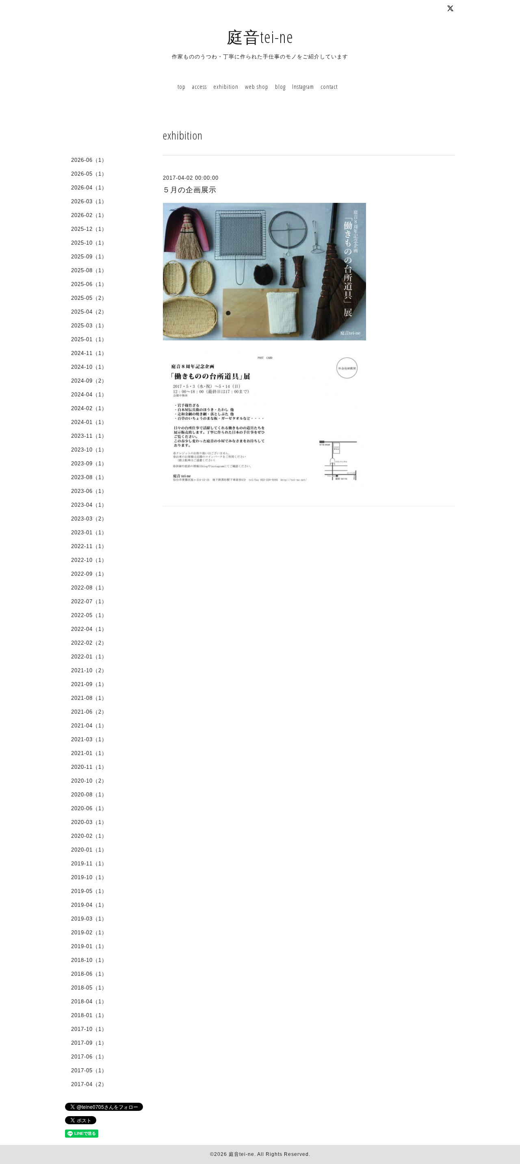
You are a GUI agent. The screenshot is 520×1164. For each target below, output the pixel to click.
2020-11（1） (89, 767)
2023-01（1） (89, 532)
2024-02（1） (89, 408)
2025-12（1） (89, 229)
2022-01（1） (89, 657)
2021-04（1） (89, 726)
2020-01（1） (89, 850)
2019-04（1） (89, 905)
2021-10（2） (89, 670)
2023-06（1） (89, 491)
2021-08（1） (89, 698)
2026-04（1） (89, 188)
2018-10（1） (89, 960)
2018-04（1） (89, 1001)
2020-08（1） (89, 795)
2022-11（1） (89, 546)
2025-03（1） (89, 326)
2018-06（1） (89, 974)
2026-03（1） (89, 201)
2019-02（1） (89, 932)
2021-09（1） (89, 684)
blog (280, 86)
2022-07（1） (89, 601)
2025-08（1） (89, 270)
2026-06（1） (89, 160)
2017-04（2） (89, 1084)
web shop (257, 86)
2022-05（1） (89, 615)
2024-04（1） (89, 395)
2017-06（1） (89, 1057)
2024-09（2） (89, 381)
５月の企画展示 (189, 190)
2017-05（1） (89, 1070)
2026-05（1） (89, 174)
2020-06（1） (89, 808)
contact (329, 86)
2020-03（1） (89, 822)
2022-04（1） (89, 629)
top (182, 86)
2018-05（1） (89, 988)
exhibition (225, 86)
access (199, 86)
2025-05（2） (89, 298)
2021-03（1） (89, 739)
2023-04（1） (89, 505)
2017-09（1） (89, 1043)
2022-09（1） (89, 574)
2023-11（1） (89, 436)
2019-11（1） (89, 864)
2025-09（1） (89, 257)
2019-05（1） (89, 891)
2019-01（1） (89, 946)
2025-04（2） (89, 312)
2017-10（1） (89, 1029)
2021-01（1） (89, 753)
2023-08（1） (89, 477)
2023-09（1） (89, 463)
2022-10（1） (89, 560)
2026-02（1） (89, 215)
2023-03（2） (89, 519)
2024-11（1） (89, 353)
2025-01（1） (89, 339)
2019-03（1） (89, 919)
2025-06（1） (89, 284)
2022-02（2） (89, 643)
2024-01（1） (89, 422)
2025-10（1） (89, 243)
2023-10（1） (89, 450)
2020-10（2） (89, 781)
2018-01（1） (89, 1015)
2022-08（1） (89, 588)
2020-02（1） (89, 836)
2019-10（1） (89, 877)
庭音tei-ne (260, 37)
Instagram (303, 86)
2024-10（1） (89, 367)
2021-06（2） (89, 712)
